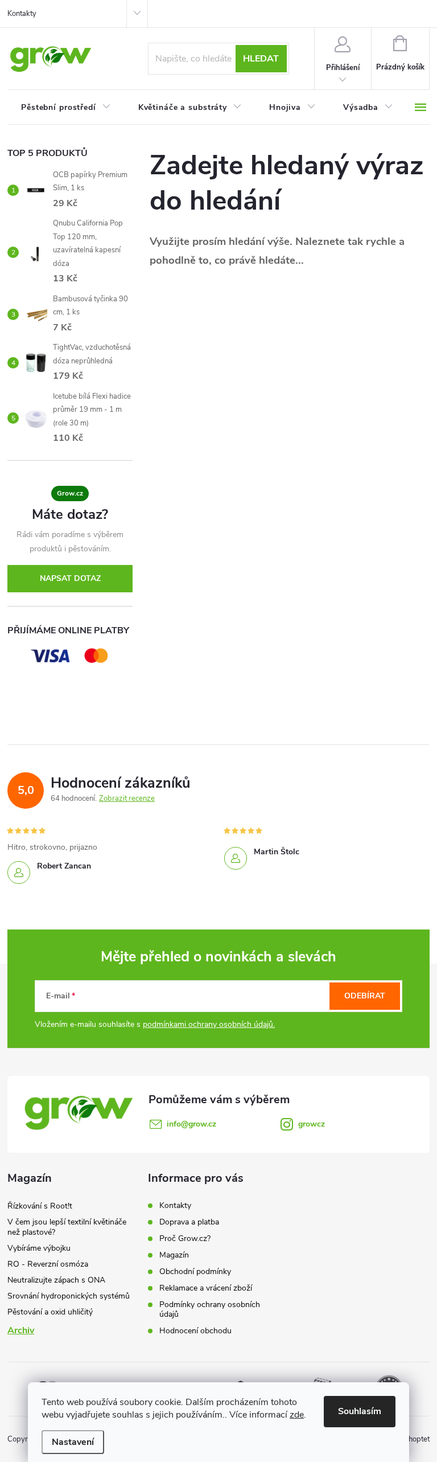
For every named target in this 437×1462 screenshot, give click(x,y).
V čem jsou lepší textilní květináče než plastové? (66, 1227)
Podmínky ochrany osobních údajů (209, 1309)
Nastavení (73, 1442)
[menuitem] (66, 107)
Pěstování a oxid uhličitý (50, 1312)
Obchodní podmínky (195, 1271)
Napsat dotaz (70, 578)
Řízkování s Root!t (39, 1206)
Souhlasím (359, 1411)
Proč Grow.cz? (185, 1238)
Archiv (20, 1330)
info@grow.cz (191, 1124)
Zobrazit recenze (127, 798)
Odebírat (364, 995)
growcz (311, 1124)
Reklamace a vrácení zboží (205, 1288)
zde (297, 1414)
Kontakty (21, 14)
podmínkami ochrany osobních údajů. (209, 1024)
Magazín (174, 1255)
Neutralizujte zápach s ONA (56, 1280)
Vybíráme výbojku (39, 1248)
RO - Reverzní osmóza (47, 1264)
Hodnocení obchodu (195, 1330)
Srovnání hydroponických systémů (68, 1296)
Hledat (261, 58)
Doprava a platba (189, 1222)
